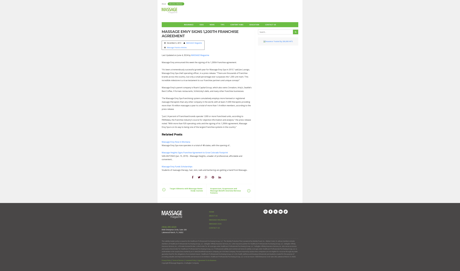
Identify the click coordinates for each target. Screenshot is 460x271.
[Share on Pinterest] (212, 177)
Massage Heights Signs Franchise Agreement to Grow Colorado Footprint (195, 152)
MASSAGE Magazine (194, 43)
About (164, 4)
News (212, 24)
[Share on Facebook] (193, 177)
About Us (213, 216)
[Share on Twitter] (199, 177)
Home (211, 212)
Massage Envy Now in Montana (176, 142)
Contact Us (270, 24)
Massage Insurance (218, 220)
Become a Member (176, 4)
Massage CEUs (215, 224)
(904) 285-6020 (169, 226)
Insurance (188, 24)
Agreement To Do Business (207, 260)
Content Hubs (236, 24)
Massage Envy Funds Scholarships (177, 166)
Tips (222, 24)
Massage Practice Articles (177, 47)
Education (254, 24)
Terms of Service (178, 260)
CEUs (201, 24)
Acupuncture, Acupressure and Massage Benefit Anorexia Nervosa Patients (225, 190)
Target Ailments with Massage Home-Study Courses (186, 189)
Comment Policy (190, 260)
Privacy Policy (166, 260)
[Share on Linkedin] (219, 177)
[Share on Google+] (206, 177)
